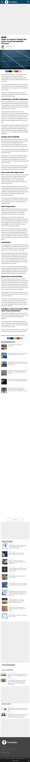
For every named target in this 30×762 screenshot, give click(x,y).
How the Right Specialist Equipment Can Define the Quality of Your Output (18, 380)
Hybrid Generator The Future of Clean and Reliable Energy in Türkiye (17, 354)
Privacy (17, 758)
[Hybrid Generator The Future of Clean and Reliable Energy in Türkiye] (4, 355)
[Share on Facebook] (6, 71)
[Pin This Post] (16, 71)
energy (20, 304)
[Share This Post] (10, 71)
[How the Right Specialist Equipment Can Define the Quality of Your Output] (4, 381)
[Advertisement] (15, 19)
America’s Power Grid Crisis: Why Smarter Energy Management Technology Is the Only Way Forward (17, 389)
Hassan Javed (10, 46)
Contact (12, 758)
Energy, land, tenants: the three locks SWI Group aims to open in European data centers (17, 363)
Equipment (22, 335)
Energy (17, 335)
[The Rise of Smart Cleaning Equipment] (4, 347)
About (7, 758)
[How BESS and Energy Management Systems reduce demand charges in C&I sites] (4, 373)
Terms (22, 758)
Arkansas (11, 335)
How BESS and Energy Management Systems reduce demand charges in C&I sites (17, 372)
